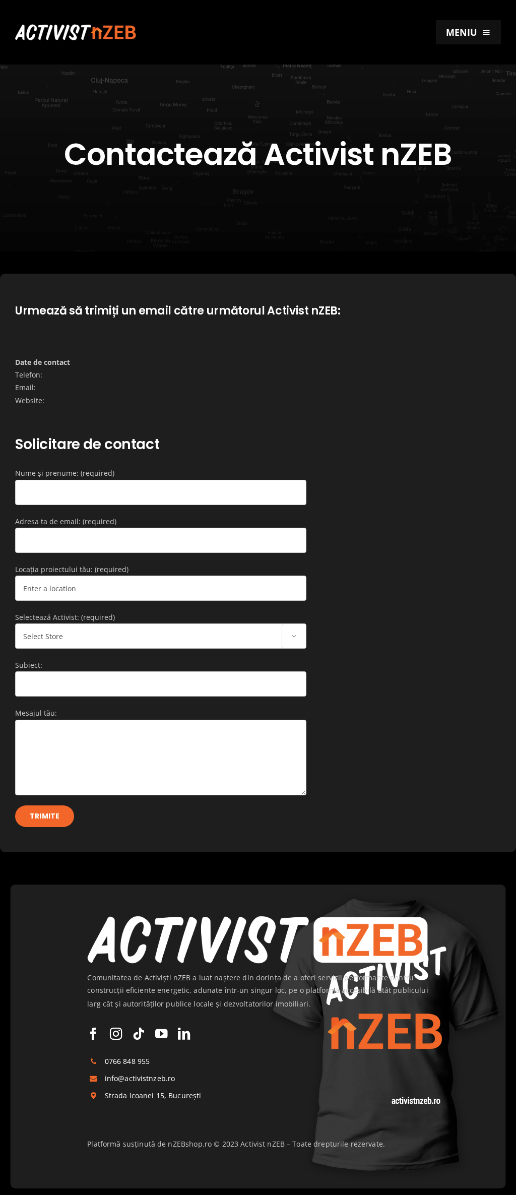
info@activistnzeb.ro (140, 1078)
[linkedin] (184, 1033)
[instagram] (116, 1033)
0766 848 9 (123, 1060)
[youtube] (161, 1033)
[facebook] (93, 1033)
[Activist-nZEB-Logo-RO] (75, 27)
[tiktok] (139, 1033)
